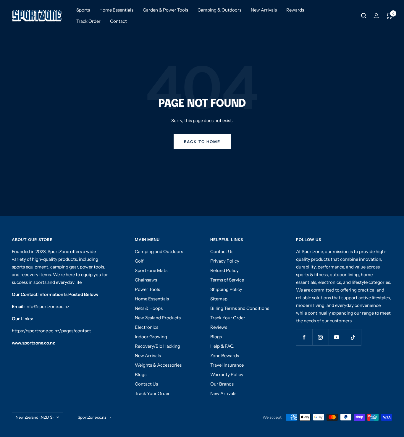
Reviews (218, 327)
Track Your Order (152, 393)
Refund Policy (224, 270)
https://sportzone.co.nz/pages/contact (51, 331)
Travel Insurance (227, 365)
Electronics (146, 327)
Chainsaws (146, 280)
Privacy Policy (224, 261)
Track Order (88, 21)
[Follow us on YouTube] (337, 337)
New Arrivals (264, 10)
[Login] (376, 15)
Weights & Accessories (158, 365)
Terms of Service (227, 280)
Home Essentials (116, 10)
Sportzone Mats (151, 270)
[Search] (363, 15)
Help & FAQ (222, 346)
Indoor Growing (151, 336)
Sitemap (218, 299)
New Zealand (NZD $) (35, 417)
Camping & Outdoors (219, 10)
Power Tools (147, 289)
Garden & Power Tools (165, 10)
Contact (118, 21)
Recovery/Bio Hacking (157, 346)
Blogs (140, 374)
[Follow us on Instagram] (320, 337)
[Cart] (389, 16)
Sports (83, 10)
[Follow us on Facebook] (304, 337)
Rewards (295, 10)
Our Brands (222, 384)
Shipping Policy (226, 289)
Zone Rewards (224, 355)
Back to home (202, 141)
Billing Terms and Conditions (239, 308)
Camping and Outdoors (159, 251)
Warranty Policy (226, 374)
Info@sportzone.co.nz (47, 306)
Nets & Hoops (149, 308)
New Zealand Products (158, 318)
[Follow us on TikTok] (353, 337)
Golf (139, 261)
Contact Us (146, 384)
